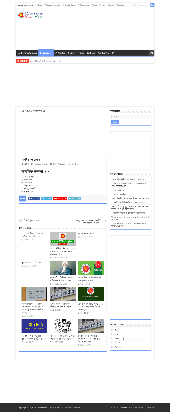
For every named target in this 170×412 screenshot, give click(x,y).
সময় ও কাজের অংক (86, 233)
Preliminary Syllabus (52, 5)
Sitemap (111, 5)
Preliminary (47, 52)
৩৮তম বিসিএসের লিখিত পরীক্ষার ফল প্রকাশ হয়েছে (60, 305)
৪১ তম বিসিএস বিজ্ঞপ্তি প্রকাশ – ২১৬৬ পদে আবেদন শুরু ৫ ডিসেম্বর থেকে (62, 251)
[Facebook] (137, 5)
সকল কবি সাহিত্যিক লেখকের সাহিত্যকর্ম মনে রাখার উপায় (61, 279)
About (94, 5)
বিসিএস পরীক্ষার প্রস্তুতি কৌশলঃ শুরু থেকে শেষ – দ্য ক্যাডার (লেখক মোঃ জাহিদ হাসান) (59, 61)
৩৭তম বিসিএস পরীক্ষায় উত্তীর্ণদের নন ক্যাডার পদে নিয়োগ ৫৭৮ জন (89, 338)
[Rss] (134, 5)
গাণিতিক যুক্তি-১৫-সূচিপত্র (32, 220)
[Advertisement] (104, 28)
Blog (82, 52)
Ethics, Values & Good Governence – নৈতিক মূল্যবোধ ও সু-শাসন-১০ (88, 221)
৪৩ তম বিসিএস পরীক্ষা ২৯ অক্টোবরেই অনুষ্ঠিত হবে (32, 235)
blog (116, 334)
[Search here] (152, 5)
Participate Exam (29, 52)
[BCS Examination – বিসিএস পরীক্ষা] (30, 14)
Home (39, 5)
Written (61, 52)
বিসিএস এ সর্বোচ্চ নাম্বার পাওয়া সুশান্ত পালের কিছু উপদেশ (62, 337)
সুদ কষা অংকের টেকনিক (31, 262)
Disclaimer (120, 5)
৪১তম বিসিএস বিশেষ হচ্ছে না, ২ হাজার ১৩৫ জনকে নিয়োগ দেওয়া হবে (90, 306)
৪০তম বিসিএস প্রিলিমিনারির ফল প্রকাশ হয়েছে (89, 279)
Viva (72, 52)
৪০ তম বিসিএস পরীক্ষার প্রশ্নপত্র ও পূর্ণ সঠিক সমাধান (34, 337)
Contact (102, 5)
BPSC (26, 164)
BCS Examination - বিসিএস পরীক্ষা (141, 408)
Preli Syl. (91, 52)
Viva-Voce (118, 343)
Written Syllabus (69, 5)
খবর (113, 52)
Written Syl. (103, 52)
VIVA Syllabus (83, 5)
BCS (28, 111)
